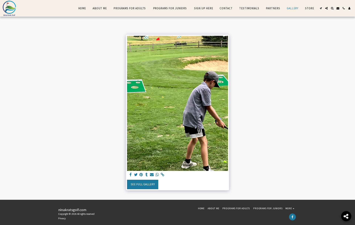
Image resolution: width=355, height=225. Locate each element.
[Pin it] (141, 175)
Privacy (62, 218)
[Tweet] (136, 175)
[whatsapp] (157, 175)
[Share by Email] (152, 175)
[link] (163, 175)
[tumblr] (146, 175)
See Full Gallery (143, 184)
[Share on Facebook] (130, 175)
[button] (320, 8)
